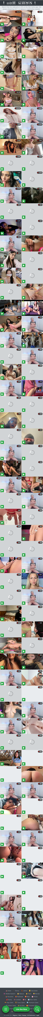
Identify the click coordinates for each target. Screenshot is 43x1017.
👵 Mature (20, 994)
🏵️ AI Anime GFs (31, 1005)
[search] (37, 1009)
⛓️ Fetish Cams (11, 1005)
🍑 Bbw (27, 996)
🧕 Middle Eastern (9, 994)
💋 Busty (9, 999)
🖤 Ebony (16, 990)
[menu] (5, 1009)
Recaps (24, 1015)
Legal (37, 1015)
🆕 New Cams (32, 999)
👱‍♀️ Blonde (36, 994)
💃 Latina (24, 990)
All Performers (31, 1015)
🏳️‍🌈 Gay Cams (9, 1002)
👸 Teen (28, 994)
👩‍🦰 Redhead (19, 996)
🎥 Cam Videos (32, 1008)
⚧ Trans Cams (20, 1002)
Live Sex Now (21, 1009)
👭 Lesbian (17, 999)
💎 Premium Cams (32, 1002)
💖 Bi (24, 999)
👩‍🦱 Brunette (9, 996)
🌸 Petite (35, 996)
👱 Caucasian (33, 990)
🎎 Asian (8, 990)
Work (19, 1015)
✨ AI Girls (21, 1005)
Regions (15, 1015)
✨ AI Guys (9, 1008)
